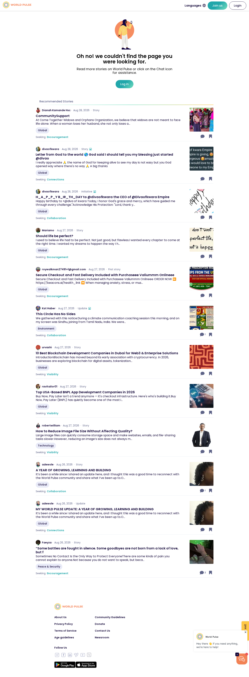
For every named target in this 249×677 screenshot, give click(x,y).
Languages (193, 5)
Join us (217, 5)
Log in (124, 84)
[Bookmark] (210, 136)
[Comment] (203, 136)
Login (238, 5)
